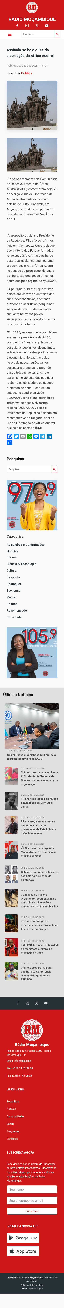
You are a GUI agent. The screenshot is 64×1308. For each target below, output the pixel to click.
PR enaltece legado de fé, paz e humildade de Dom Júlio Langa (39, 802)
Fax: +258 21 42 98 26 (19, 1075)
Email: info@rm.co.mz (19, 1060)
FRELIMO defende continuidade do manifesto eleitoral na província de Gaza (40, 949)
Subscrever (32, 1211)
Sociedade (14, 617)
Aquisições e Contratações (26, 545)
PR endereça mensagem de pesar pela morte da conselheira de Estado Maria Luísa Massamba (38, 827)
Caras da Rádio (15, 1116)
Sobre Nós (13, 1101)
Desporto (13, 577)
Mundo (11, 597)
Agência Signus (35, 1288)
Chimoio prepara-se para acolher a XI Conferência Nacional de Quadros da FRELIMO (36, 973)
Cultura (12, 570)
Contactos (12, 1138)
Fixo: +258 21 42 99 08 (20, 1068)
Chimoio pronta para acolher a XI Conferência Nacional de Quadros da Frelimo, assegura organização (39, 778)
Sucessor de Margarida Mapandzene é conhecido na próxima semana (38, 852)
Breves (12, 557)
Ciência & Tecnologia (21, 564)
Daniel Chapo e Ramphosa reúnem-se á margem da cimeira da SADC (31, 756)
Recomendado (17, 610)
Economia (13, 590)
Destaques (14, 584)
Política (26, 73)
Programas (13, 1131)
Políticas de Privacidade (32, 1285)
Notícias (12, 551)
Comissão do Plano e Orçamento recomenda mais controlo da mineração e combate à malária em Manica (39, 900)
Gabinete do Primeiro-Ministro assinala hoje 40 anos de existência (39, 876)
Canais (10, 1123)
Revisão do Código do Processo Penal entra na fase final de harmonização (39, 925)
